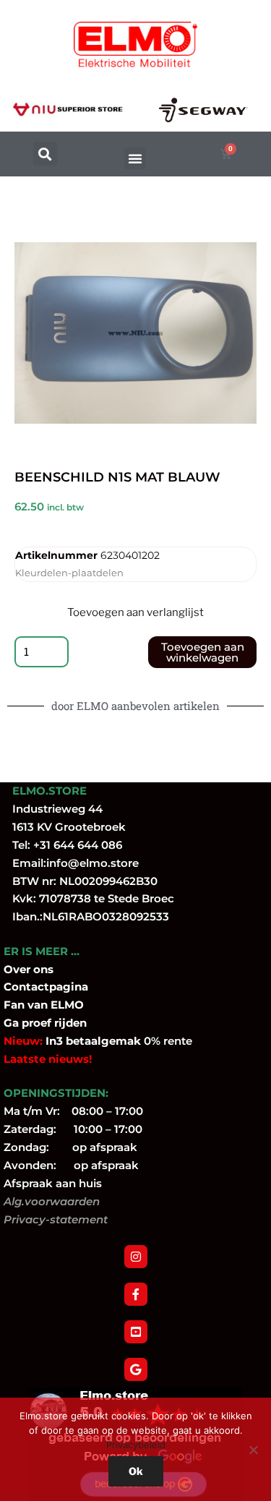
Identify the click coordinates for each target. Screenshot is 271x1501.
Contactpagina (46, 986)
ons (43, 969)
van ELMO (54, 1005)
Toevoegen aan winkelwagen (202, 652)
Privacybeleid (135, 1444)
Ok (136, 1471)
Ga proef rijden (45, 1023)
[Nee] (253, 1449)
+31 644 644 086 (77, 845)
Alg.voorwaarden (52, 1201)
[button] (45, 154)
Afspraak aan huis (53, 1183)
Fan (14, 1005)
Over (18, 969)
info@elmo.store (92, 863)
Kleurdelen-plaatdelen (69, 572)
